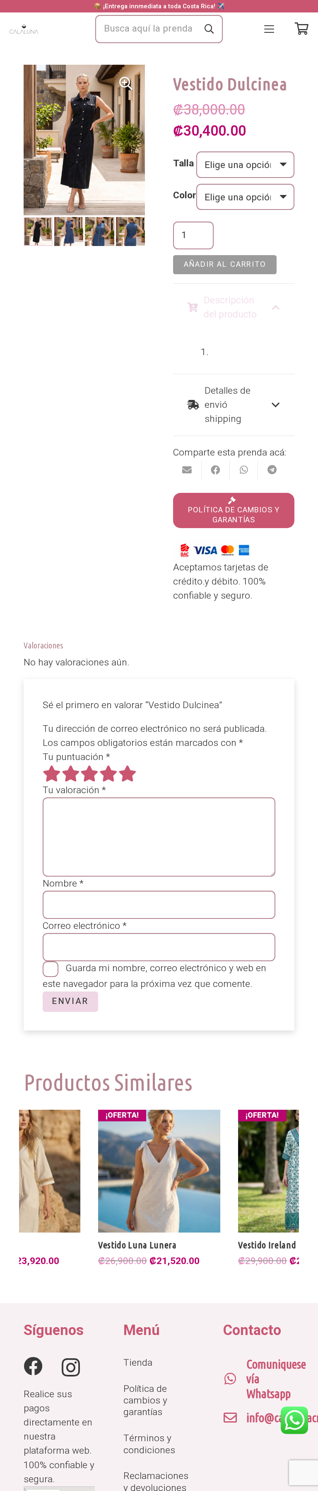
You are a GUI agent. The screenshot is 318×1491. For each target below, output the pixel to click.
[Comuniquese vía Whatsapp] (234, 1379)
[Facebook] (33, 1366)
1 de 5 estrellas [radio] (52, 773)
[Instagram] (71, 1367)
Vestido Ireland (267, 1245)
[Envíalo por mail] (187, 470)
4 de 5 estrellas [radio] (108, 773)
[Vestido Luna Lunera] (159, 1171)
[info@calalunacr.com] (234, 1418)
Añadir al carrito (225, 264)
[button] (269, 29)
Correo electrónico (85, 926)
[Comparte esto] (216, 470)
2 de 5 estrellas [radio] (70, 773)
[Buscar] (209, 29)
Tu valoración (74, 790)
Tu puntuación (76, 757)
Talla (183, 163)
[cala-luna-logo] (24, 29)
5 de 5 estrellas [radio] (127, 773)
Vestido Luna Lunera (137, 1245)
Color (184, 195)
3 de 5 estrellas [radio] (89, 773)
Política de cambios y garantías (145, 1401)
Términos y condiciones (149, 1444)
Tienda (137, 1363)
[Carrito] (301, 28)
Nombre (63, 884)
